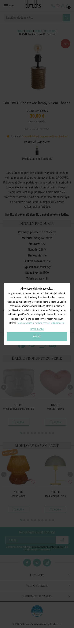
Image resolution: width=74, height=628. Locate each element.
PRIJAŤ (37, 336)
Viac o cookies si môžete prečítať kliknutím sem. (41, 323)
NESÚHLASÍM (37, 329)
